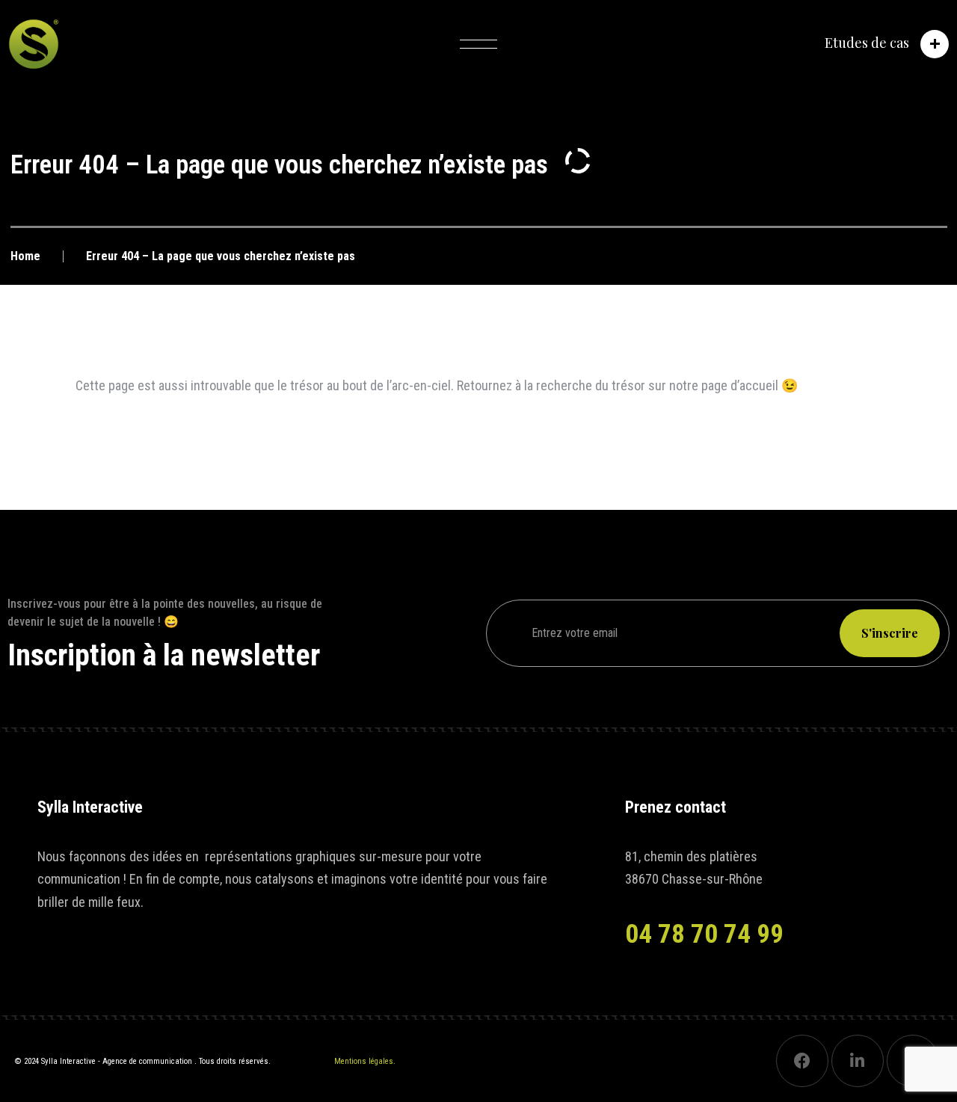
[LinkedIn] (857, 1061)
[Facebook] (802, 1061)
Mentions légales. (365, 1061)
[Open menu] (478, 44)
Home (25, 256)
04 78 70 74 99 (704, 934)
